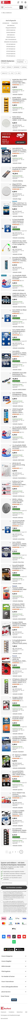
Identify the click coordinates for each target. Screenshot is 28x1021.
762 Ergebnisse (5, 63)
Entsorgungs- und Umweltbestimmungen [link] (10, 1015)
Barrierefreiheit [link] (4, 1018)
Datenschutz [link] (20, 1012)
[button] (3, 67)
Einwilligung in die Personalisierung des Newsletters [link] (13, 905)
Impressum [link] (3, 1012)
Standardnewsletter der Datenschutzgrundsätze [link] (12, 895)
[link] (18, 2)
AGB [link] (26, 1012)
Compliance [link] (11, 1012)
